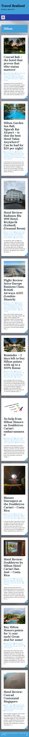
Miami (18, 375)
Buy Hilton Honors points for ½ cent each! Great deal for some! (13, 633)
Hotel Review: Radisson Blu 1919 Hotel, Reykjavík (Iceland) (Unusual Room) (14, 220)
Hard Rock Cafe (13, 581)
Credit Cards (19, 73)
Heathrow (6, 308)
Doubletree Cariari (14, 441)
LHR (21, 308)
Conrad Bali (6, 77)
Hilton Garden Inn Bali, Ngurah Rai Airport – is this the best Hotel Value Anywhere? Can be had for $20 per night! (14, 135)
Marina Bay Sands (14, 709)
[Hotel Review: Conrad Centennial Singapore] (14, 680)
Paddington (14, 310)
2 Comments (22, 518)
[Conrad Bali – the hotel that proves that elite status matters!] (14, 45)
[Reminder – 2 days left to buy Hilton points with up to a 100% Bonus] (14, 345)
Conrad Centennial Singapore (18, 706)
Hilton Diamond (16, 77)
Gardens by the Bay (8, 707)
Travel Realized (13, 6)
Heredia (19, 581)
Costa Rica (18, 438)
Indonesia (16, 78)
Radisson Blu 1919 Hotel (13, 236)
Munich (9, 310)
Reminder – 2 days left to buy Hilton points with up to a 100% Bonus (14, 361)
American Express (17, 76)
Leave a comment (8, 159)
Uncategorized (7, 76)
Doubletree (6, 441)
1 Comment (18, 377)
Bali (22, 76)
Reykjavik (10, 237)
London (5, 310)
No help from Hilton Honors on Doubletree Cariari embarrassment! (14, 427)
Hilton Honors (19, 156)
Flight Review (19, 303)
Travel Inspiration (11, 74)
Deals (17, 152)
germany (19, 307)
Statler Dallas (10, 377)
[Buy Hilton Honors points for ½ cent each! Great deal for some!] (14, 615)
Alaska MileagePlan (11, 305)
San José (19, 583)
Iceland (5, 236)
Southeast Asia (18, 157)
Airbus (5, 305)
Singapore (21, 709)
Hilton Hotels (11, 78)
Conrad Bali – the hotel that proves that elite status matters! (13, 63)
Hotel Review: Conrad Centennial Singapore (13, 696)
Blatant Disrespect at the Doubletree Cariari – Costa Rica (14, 504)
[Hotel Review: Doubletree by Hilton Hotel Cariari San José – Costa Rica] (14, 548)
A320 (21, 304)
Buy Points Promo (8, 374)
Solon (24, 733)
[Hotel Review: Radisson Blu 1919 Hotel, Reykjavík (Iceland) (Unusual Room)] (14, 195)
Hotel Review (18, 232)
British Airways (19, 305)
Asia (5, 154)
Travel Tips (18, 74)
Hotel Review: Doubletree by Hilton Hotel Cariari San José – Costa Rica (13, 567)
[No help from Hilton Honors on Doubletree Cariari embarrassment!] (14, 408)
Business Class (7, 307)
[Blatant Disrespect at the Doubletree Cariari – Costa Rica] (14, 480)
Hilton (11, 77)
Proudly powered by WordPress (9, 733)
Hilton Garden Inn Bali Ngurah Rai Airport (14, 155)
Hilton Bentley (19, 374)
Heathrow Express (13, 308)
